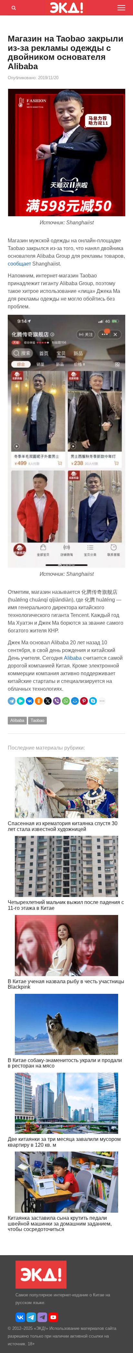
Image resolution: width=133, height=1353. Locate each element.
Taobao (37, 720)
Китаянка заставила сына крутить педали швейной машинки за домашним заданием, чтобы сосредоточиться (60, 1223)
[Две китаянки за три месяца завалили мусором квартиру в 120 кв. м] (66, 1103)
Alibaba (73, 658)
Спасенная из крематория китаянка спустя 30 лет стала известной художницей (63, 826)
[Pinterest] (84, 701)
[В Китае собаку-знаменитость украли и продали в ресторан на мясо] (66, 1024)
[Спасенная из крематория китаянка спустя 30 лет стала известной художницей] (66, 787)
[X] (48, 701)
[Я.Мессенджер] (21, 701)
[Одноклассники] (39, 701)
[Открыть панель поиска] (12, 7)
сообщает (20, 263)
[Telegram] (11, 701)
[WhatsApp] (66, 701)
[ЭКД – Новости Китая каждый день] (40, 1287)
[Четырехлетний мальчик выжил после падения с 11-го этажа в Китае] (66, 866)
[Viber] (57, 701)
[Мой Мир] (75, 701)
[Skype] (93, 701)
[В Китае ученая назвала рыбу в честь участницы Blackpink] (66, 945)
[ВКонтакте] (30, 701)
